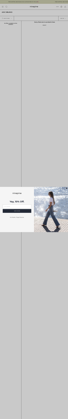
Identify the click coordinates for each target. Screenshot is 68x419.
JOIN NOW (17, 211)
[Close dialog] (66, 188)
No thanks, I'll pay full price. (17, 217)
